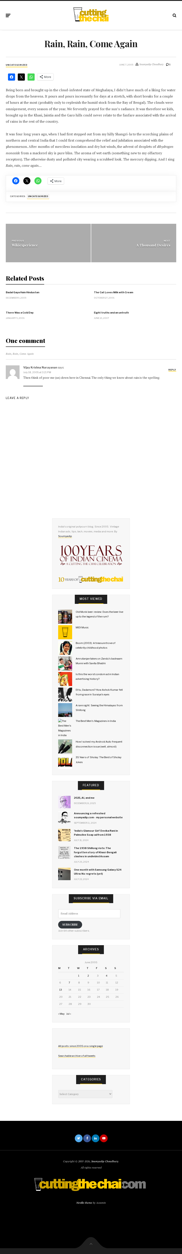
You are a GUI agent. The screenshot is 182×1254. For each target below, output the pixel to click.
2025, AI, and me (84, 797)
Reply (172, 369)
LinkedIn (95, 1138)
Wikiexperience (25, 245)
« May (61, 1013)
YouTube (104, 1138)
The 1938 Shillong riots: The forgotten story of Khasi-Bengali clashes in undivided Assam (95, 852)
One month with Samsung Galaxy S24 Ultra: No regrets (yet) (98, 871)
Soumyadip (65, 536)
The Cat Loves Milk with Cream (113, 292)
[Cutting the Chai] (91, 14)
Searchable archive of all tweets (76, 1055)
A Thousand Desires (153, 245)
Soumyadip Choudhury (104, 1161)
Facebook (87, 1138)
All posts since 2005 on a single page (80, 1046)
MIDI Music (82, 627)
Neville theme (84, 1203)
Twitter (79, 1138)
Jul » (68, 1013)
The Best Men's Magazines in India (96, 721)
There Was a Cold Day (20, 312)
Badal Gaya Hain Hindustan (22, 292)
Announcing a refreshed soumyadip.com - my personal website (98, 815)
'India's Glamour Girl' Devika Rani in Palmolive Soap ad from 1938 (96, 832)
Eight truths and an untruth (111, 312)
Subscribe (70, 924)
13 (60, 989)
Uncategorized (17, 65)
